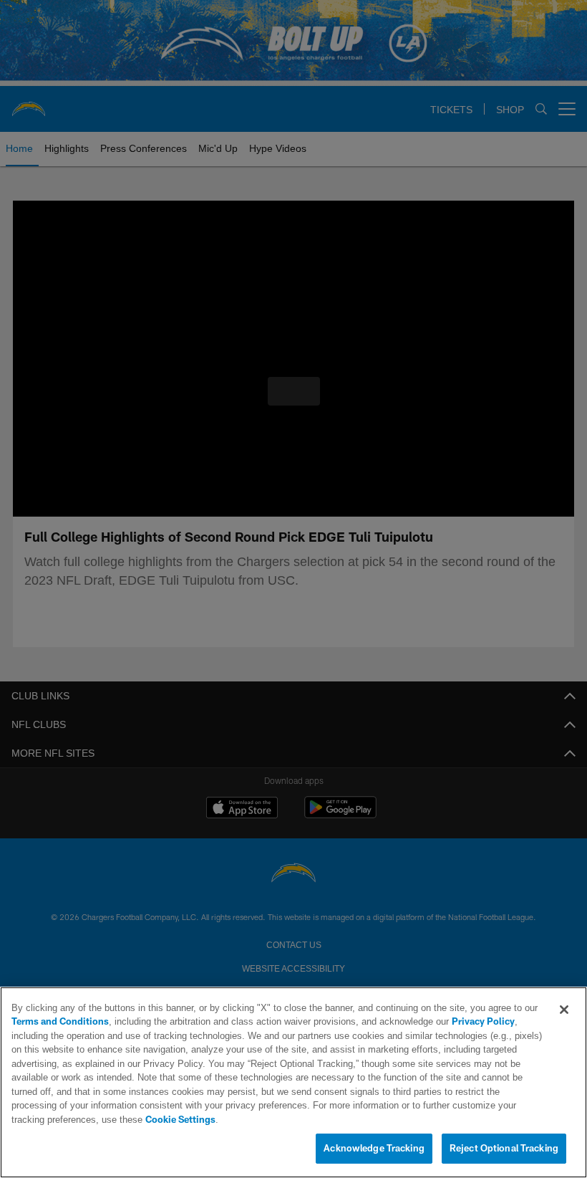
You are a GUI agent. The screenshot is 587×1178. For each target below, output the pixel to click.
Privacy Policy (443, 1036)
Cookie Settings (425, 1120)
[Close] (564, 1024)
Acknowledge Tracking (374, 1148)
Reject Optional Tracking (504, 1148)
